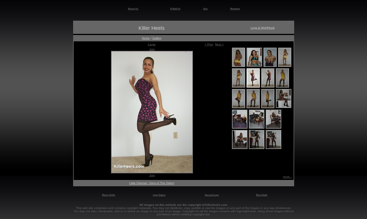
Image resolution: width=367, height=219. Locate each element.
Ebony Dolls (108, 194)
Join (205, 8)
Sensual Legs (212, 194)
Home (146, 38)
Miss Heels (261, 194)
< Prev (209, 44)
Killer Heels (151, 28)
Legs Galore (159, 194)
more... (287, 176)
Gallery (156, 38)
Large (152, 44)
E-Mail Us (175, 8)
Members (235, 8)
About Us (133, 8)
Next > (219, 44)
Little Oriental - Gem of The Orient (151, 183)
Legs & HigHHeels (263, 27)
